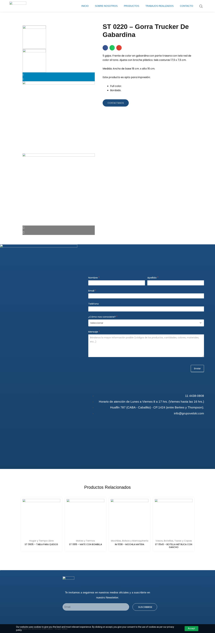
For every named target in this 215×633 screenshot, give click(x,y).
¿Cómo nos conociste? (102, 316)
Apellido (152, 277)
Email (92, 290)
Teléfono (93, 303)
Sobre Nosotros (106, 6)
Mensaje (94, 331)
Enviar (197, 368)
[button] (105, 47)
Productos (131, 6)
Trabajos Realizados (159, 6)
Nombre (94, 277)
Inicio (85, 6)
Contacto (186, 6)
